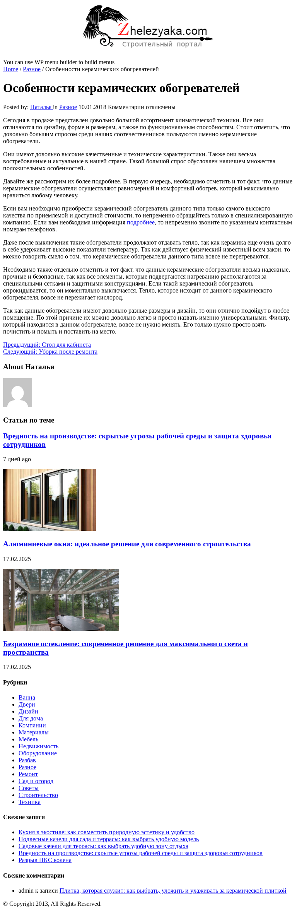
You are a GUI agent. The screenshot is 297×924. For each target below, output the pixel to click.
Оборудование (38, 753)
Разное (32, 69)
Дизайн (28, 711)
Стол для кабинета (47, 344)
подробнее (141, 222)
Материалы (34, 732)
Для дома (31, 718)
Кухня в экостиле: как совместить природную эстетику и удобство (107, 832)
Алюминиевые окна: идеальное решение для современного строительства (127, 544)
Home (10, 69)
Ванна (27, 697)
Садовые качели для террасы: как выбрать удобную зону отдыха (103, 846)
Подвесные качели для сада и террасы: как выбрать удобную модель (109, 839)
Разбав (27, 760)
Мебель (28, 739)
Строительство (38, 795)
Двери (27, 704)
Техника (30, 802)
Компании (32, 725)
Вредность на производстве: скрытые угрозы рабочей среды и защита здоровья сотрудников (141, 853)
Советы (29, 788)
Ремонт (28, 774)
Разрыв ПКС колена (45, 860)
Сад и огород (36, 781)
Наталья (41, 107)
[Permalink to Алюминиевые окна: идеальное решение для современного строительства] (49, 528)
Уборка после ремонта (50, 351)
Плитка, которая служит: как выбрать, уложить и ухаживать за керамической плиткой (173, 890)
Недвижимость (38, 746)
